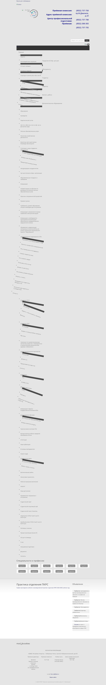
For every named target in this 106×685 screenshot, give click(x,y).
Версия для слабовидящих (23, 1)
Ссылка (76, 624)
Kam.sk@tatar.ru (55, 674)
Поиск (86, 40)
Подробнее (22, 566)
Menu (18, 46)
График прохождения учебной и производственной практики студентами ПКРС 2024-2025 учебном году (43, 587)
